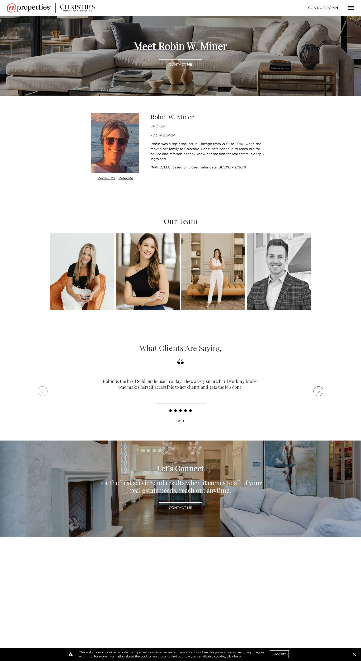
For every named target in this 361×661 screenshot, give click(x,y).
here (237, 656)
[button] (354, 654)
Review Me (106, 178)
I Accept (279, 654)
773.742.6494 (163, 135)
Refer (125, 178)
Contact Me (180, 64)
